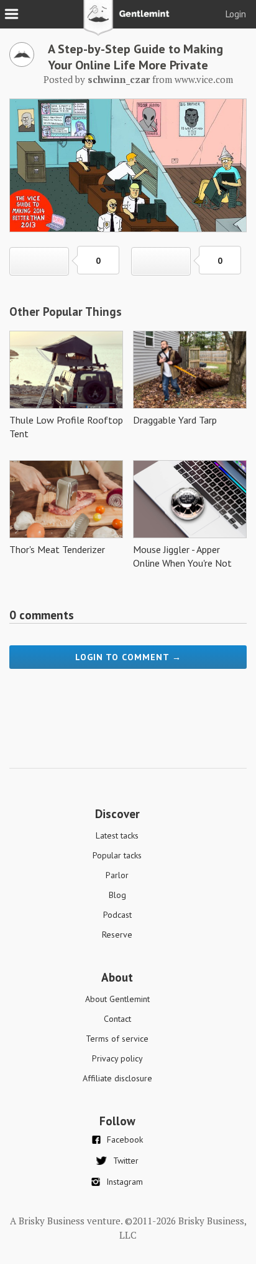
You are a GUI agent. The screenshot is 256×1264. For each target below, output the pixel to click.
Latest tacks (117, 835)
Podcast (117, 914)
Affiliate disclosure (117, 1078)
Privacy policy (117, 1058)
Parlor (117, 875)
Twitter (126, 1160)
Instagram (124, 1181)
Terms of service (117, 1038)
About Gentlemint (117, 999)
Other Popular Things (65, 311)
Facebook (125, 1139)
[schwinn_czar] (21, 63)
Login (236, 14)
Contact (117, 1018)
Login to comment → (128, 657)
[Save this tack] (161, 261)
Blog (117, 894)
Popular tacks (117, 855)
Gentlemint (128, 22)
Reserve (117, 934)
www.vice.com (204, 79)
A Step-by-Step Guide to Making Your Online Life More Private (135, 57)
